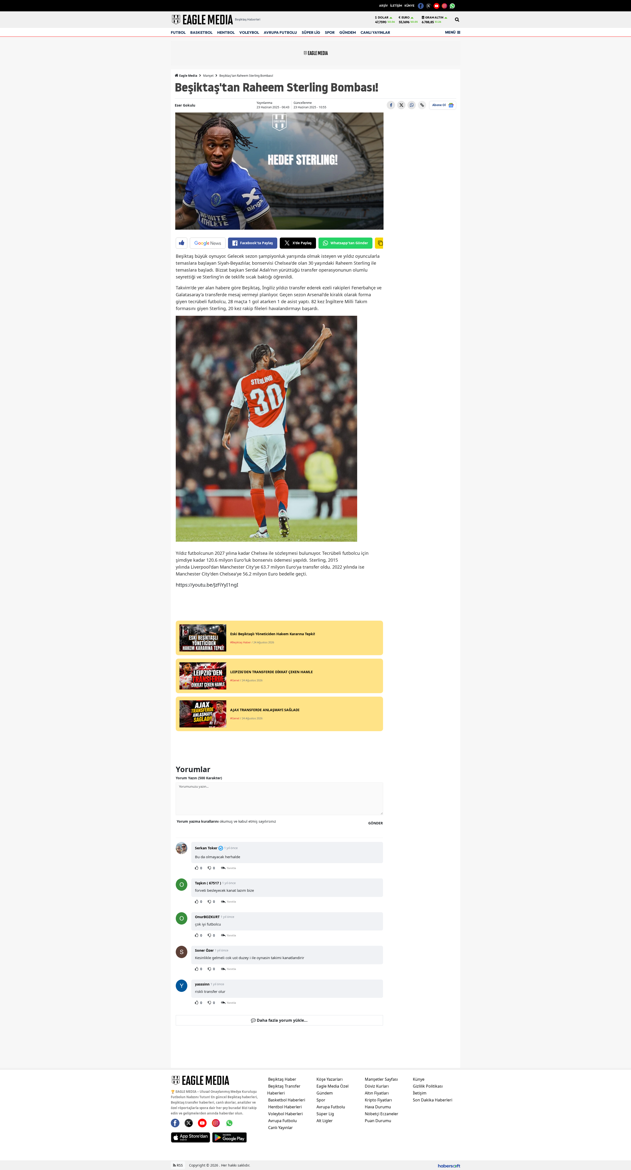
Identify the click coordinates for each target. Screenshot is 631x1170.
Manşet (208, 76)
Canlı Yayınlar (280, 1127)
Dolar (383, 17)
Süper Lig (325, 1113)
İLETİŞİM (396, 5)
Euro (406, 17)
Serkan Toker (206, 848)
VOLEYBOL (249, 32)
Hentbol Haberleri (285, 1107)
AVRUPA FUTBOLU (280, 32)
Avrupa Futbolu (282, 1120)
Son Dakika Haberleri (432, 1100)
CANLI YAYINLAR (375, 32)
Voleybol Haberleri (285, 1113)
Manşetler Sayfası (381, 1079)
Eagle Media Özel (332, 1086)
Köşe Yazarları (329, 1079)
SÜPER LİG (311, 32)
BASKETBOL (201, 32)
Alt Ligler (324, 1120)
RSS (179, 1165)
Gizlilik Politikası (428, 1086)
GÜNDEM (347, 32)
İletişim (419, 1093)
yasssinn (202, 984)
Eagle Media (187, 76)
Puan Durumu (378, 1120)
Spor (320, 1100)
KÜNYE (409, 5)
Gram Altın (434, 17)
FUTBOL (178, 32)
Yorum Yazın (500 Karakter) (199, 778)
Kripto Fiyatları (378, 1100)
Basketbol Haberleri (286, 1100)
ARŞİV (383, 5)
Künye (418, 1079)
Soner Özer (204, 950)
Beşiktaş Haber (282, 1079)
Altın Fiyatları (377, 1093)
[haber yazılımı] (449, 1165)
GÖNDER (375, 823)
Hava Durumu (378, 1107)
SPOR (330, 32)
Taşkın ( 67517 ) (208, 883)
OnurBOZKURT (207, 916)
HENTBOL (226, 32)
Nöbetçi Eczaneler (381, 1113)
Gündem (324, 1093)
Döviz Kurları (377, 1086)
